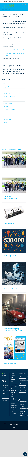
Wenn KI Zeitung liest (10, 288)
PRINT (15, 129)
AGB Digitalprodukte (22, 400)
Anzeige (4, 393)
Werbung (5, 400)
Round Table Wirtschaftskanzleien (11, 149)
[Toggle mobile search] (22, 5)
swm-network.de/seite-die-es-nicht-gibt (15, 50)
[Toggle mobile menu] (25, 5)
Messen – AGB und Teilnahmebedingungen (22, 406)
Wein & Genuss (7, 106)
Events (4, 113)
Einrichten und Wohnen (9, 90)
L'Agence (16, 424)
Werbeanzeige (5, 396)
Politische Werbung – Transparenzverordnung (22, 413)
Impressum (22, 373)
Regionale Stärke (9, 223)
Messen (5, 122)
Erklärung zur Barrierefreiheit (22, 389)
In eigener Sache (7, 86)
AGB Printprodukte (22, 395)
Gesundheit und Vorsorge (9, 96)
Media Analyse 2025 (10, 256)
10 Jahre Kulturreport (10, 363)
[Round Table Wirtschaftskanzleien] (14, 152)
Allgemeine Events (8, 116)
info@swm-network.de (19, 1)
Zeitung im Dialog (5, 386)
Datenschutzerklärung (22, 376)
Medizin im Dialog (8, 119)
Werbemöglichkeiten (5, 390)
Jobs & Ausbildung (8, 103)
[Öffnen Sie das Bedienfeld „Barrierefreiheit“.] (25, 454)
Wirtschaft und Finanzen (9, 109)
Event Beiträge (7, 93)
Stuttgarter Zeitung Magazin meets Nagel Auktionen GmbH (13, 329)
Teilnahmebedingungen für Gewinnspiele (22, 382)
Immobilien (6, 100)
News (4, 83)
